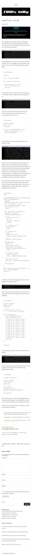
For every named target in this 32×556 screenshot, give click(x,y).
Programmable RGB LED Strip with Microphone (12, 511)
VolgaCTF (4, 434)
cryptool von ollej (6, 188)
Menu (16, 4)
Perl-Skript (4, 295)
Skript (6, 115)
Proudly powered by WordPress (8, 553)
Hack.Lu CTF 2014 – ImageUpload (18, 535)
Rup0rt (15, 434)
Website (4, 486)
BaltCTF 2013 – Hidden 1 (23, 443)
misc (25, 432)
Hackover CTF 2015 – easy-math (9, 518)
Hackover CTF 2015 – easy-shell (9, 516)
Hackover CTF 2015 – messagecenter (10, 514)
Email (3, 480)
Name (4, 474)
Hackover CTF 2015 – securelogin (9, 513)
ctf (23, 432)
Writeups (15, 432)
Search (3, 502)
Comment (5, 458)
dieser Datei (18, 43)
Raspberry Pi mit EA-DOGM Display (20, 531)
